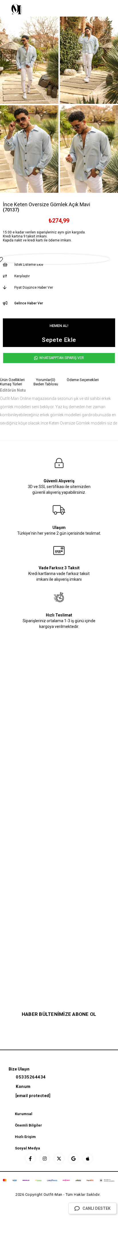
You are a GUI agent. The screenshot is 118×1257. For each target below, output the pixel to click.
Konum (23, 1086)
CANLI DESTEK (96, 1208)
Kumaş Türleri (11, 384)
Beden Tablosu (46, 384)
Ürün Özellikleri (12, 380)
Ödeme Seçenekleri (83, 380)
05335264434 (31, 1077)
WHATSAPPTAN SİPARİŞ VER (61, 358)
